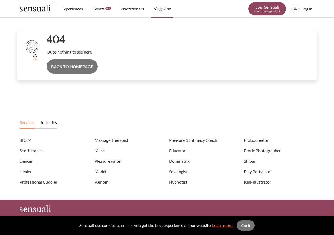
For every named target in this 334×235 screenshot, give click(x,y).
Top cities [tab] (48, 122)
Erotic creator (256, 140)
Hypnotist (178, 181)
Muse (99, 150)
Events (101, 8)
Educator (177, 150)
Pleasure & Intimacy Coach (193, 140)
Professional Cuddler (38, 181)
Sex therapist (31, 150)
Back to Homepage (72, 66)
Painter (101, 181)
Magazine (162, 8)
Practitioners (132, 8)
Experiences (72, 8)
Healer (26, 171)
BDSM (25, 140)
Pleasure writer (108, 160)
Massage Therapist (111, 140)
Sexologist (178, 171)
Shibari (250, 160)
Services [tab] (27, 122)
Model (100, 171)
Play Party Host (258, 171)
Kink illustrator (257, 181)
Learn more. (223, 225)
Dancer (26, 160)
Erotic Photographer (262, 150)
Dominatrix (179, 160)
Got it (245, 225)
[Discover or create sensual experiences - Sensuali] (35, 8)
